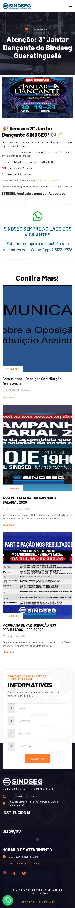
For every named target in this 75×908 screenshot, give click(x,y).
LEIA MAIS (8, 397)
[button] (37, 821)
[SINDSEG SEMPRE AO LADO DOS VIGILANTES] (37, 216)
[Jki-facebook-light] (14, 873)
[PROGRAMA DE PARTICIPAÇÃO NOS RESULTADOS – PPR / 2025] (37, 575)
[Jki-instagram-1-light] (4, 873)
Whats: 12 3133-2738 (47, 180)
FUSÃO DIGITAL (48, 902)
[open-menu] (69, 6)
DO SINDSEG (12, 369)
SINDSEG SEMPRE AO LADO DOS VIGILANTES (38, 232)
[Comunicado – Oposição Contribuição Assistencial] (37, 328)
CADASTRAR (37, 758)
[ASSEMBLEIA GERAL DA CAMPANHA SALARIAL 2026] (37, 448)
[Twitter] (24, 873)
